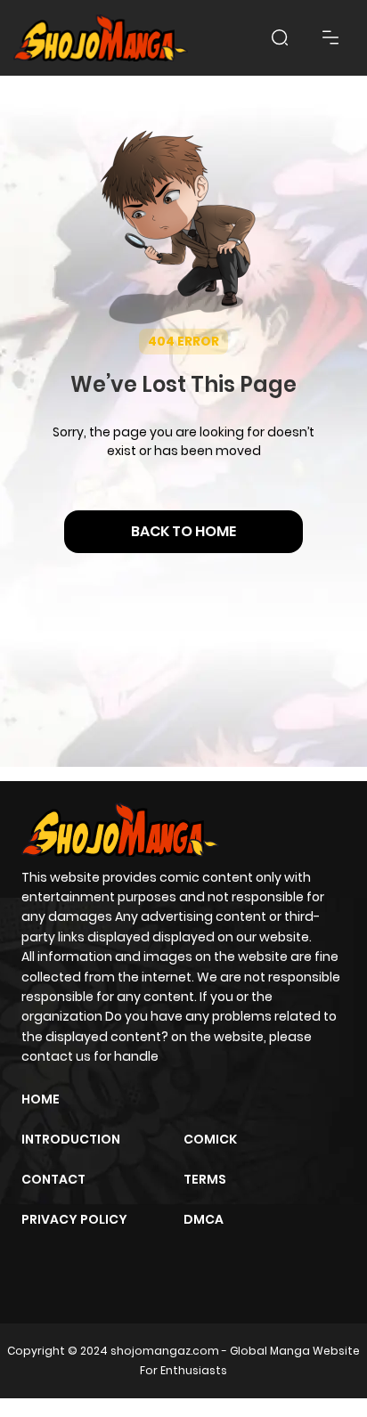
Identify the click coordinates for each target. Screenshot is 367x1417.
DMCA (204, 1219)
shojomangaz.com (164, 1350)
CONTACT (53, 1179)
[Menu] (330, 37)
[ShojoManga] (100, 37)
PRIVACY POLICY (74, 1219)
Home (40, 1099)
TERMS (205, 1179)
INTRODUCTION (70, 1139)
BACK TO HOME (183, 531)
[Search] (280, 37)
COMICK (210, 1139)
